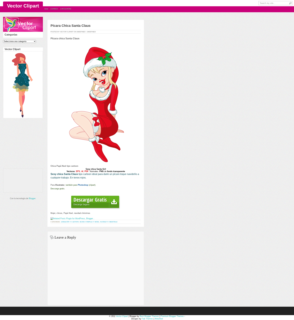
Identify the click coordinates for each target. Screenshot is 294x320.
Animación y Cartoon (70, 222)
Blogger (32, 198)
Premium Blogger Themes (172, 316)
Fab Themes (147, 319)
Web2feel (159, 319)
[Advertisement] (22, 144)
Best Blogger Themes (149, 316)
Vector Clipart (23, 6)
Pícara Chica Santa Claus (70, 26)
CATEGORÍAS (65, 9)
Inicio (46, 9)
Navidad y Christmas (108, 222)
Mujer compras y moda (89, 222)
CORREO (54, 9)
